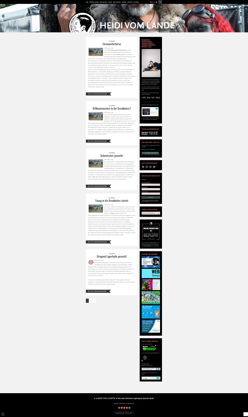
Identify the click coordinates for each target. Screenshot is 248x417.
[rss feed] (155, 2)
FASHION (110, 2)
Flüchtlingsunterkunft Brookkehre (117, 50)
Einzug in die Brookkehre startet (111, 200)
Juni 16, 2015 (90, 94)
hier (94, 177)
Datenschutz (130, 403)
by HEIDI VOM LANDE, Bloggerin (100, 94)
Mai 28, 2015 (90, 186)
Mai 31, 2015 (90, 141)
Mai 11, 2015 (90, 291)
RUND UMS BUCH (103, 2)
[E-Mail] (119, 408)
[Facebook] (151, 2)
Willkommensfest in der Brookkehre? (112, 108)
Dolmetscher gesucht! (111, 155)
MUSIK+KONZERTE (117, 2)
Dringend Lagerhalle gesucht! (112, 256)
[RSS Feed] (122, 408)
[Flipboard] (124, 408)
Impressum (122, 403)
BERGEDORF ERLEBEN (94, 2)
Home (87, 2)
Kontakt (116, 403)
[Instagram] (153, 2)
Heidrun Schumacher (124, 412)
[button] (3, 414)
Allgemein (112, 41)
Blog (112, 213)
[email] (156, 2)
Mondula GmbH (128, 413)
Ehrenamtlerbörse (112, 44)
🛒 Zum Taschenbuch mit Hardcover (149, 119)
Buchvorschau (153, 115)
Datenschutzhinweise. (154, 201)
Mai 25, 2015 (90, 242)
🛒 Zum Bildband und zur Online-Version (150, 117)
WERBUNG (124, 2)
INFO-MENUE (136, 2)
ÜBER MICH (129, 2)
